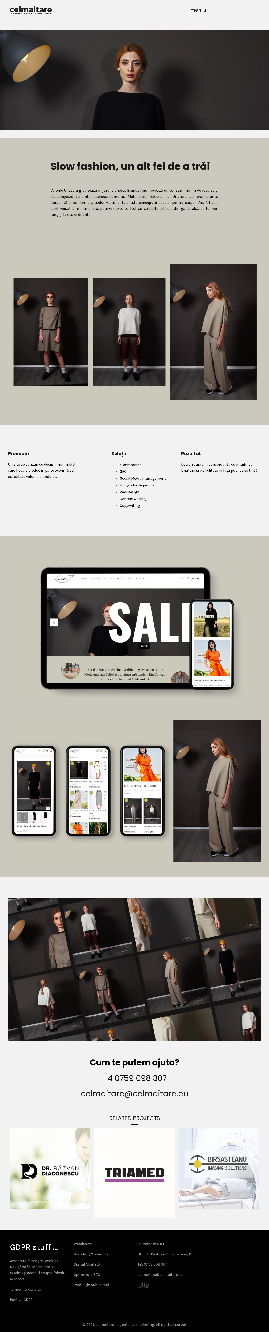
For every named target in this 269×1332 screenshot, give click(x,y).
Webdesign (83, 1244)
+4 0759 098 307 (134, 1078)
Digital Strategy (87, 1264)
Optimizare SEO (87, 1274)
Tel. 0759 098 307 (152, 1264)
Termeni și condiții (25, 1289)
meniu (198, 10)
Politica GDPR (21, 1299)
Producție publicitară (91, 1285)
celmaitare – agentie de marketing (125, 1324)
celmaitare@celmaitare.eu (134, 1093)
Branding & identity (91, 1254)
